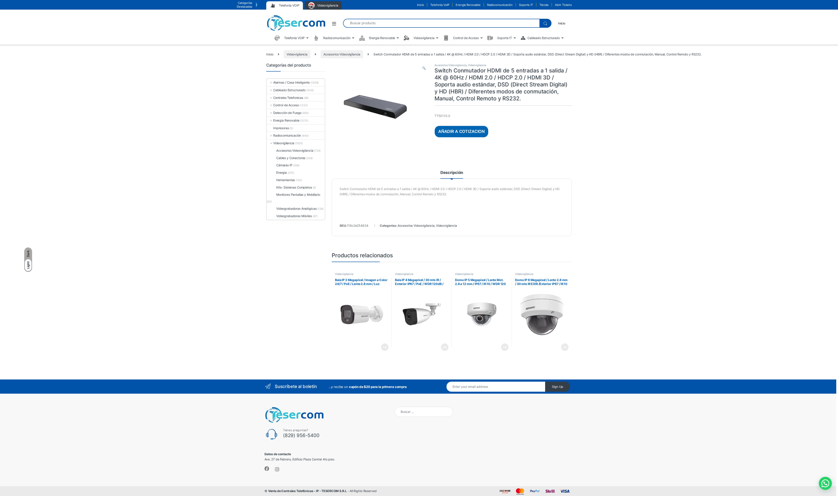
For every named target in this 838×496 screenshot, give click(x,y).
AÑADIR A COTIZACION (461, 131)
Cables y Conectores (290, 158)
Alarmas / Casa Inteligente (291, 82)
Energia (281, 172)
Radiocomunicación (500, 5)
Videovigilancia (297, 54)
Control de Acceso (286, 105)
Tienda (543, 5)
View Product (382, 347)
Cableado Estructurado (289, 90)
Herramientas (285, 180)
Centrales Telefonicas (288, 98)
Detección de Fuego (287, 113)
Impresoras (281, 128)
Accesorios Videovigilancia (341, 54)
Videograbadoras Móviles (294, 216)
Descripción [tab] (451, 173)
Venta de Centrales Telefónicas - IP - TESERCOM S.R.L (307, 491)
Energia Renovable (468, 5)
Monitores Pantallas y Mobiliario (298, 194)
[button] (424, 68)
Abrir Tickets (563, 5)
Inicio (420, 5)
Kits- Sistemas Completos (294, 187)
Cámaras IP (284, 165)
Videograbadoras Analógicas (296, 208)
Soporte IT (526, 5)
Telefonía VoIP (439, 5)
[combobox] (441, 23)
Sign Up (557, 386)
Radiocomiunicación (287, 135)
